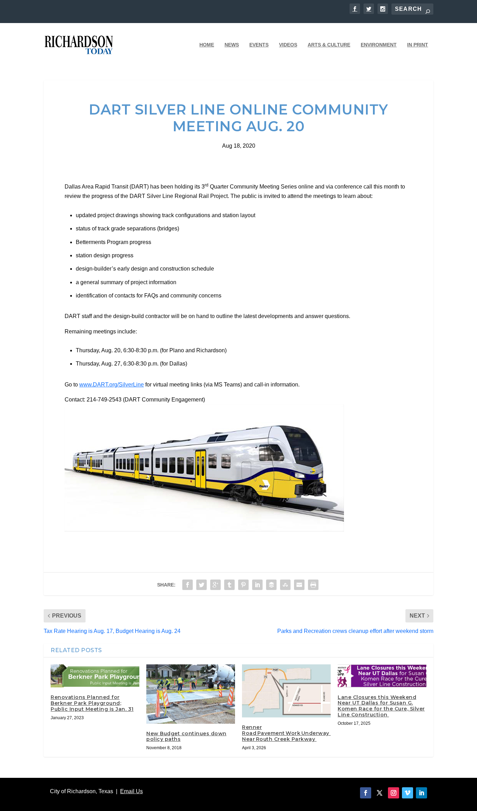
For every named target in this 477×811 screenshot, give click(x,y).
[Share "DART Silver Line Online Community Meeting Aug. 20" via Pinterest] (243, 585)
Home (206, 44)
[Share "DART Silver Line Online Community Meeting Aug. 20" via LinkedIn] (257, 585)
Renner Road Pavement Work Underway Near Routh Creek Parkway (286, 733)
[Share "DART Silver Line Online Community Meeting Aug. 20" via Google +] (215, 585)
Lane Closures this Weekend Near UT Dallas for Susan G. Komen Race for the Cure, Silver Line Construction (381, 706)
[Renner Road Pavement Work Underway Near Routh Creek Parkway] (286, 690)
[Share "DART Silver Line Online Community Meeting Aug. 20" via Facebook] (188, 585)
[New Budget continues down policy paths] (190, 694)
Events (259, 44)
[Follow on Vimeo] (407, 792)
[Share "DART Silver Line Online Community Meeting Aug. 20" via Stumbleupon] (285, 585)
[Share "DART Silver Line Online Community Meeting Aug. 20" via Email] (299, 585)
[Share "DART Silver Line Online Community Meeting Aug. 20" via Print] (313, 585)
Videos (288, 44)
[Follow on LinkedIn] (421, 792)
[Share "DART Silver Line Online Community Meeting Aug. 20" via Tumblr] (229, 585)
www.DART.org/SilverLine (111, 385)
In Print (417, 44)
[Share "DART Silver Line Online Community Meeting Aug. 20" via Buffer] (271, 585)
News (232, 44)
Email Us (131, 791)
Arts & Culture (329, 44)
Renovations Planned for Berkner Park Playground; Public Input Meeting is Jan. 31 (92, 703)
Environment (379, 44)
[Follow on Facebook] (365, 792)
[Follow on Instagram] (393, 792)
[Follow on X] (379, 792)
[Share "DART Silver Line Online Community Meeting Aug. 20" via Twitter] (201, 585)
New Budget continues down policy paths (186, 736)
